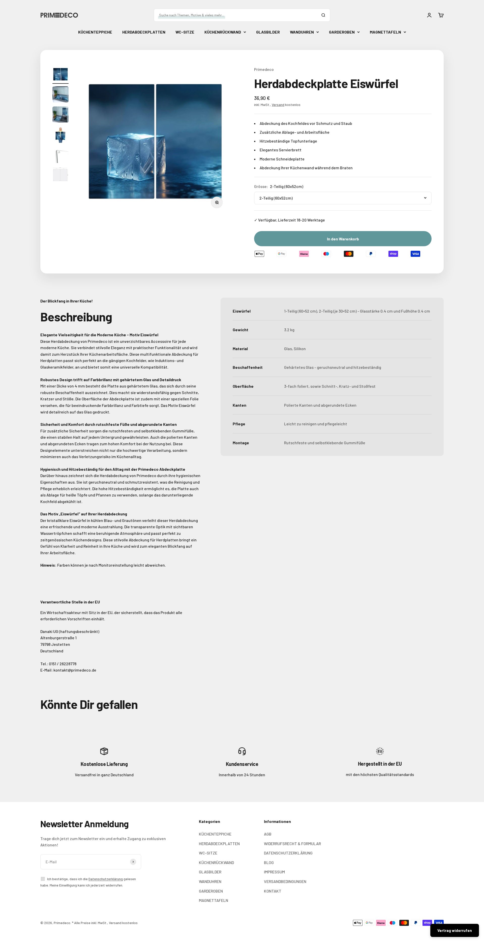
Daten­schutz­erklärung (105, 879)
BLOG (269, 862)
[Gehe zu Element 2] (60, 75)
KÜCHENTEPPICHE (95, 32)
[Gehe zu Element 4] (60, 95)
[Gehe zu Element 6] (60, 115)
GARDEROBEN (342, 32)
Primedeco (264, 69)
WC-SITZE (184, 32)
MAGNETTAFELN (385, 32)
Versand (278, 104)
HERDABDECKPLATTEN (143, 32)
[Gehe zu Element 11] (60, 175)
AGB (267, 834)
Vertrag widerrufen (454, 930)
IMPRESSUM (274, 871)
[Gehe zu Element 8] (60, 135)
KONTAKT (272, 891)
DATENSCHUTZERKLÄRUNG (288, 852)
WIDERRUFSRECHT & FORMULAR (292, 843)
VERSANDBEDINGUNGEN (285, 881)
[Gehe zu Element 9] (60, 155)
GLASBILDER (268, 32)
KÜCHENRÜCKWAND (222, 32)
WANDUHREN (302, 32)
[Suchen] (323, 15)
